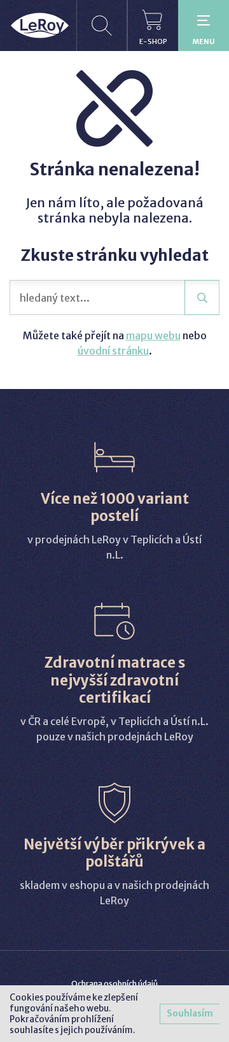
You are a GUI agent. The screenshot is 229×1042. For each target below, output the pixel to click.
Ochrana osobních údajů (114, 983)
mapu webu (153, 335)
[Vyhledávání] (101, 25)
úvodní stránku (113, 350)
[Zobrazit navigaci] (203, 25)
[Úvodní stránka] (40, 25)
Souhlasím (190, 1013)
